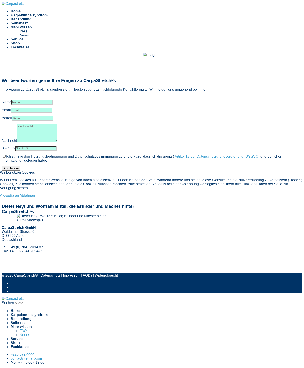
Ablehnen (27, 195)
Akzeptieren (9, 195)
